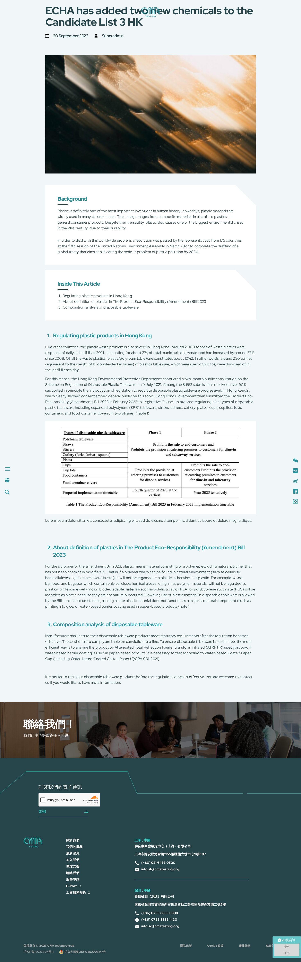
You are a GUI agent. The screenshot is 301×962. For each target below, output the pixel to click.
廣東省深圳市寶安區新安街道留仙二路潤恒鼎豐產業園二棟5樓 (180, 904)
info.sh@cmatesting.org (160, 869)
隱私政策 (186, 945)
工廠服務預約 (76, 892)
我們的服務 (74, 847)
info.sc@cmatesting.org (160, 926)
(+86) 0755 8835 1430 (159, 919)
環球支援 (72, 866)
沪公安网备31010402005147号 (85, 952)
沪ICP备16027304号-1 (39, 952)
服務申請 (72, 879)
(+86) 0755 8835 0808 (159, 913)
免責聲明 (271, 945)
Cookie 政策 (215, 945)
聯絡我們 (72, 873)
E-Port (71, 886)
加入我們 (72, 860)
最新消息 (72, 853)
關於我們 (72, 840)
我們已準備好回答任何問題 (46, 735)
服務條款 (245, 945)
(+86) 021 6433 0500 (158, 863)
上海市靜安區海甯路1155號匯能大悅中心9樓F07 (170, 854)
